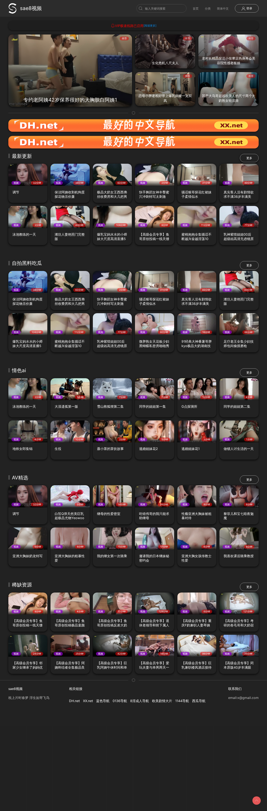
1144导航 (182, 701)
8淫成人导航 (139, 701)
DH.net (74, 701)
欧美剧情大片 (162, 701)
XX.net (88, 701)
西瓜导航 (198, 701)
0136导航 (120, 701)
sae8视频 (31, 8)
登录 (249, 8)
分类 (208, 8)
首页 (196, 8)
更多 (249, 158)
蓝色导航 (103, 701)
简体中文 (223, 8)
